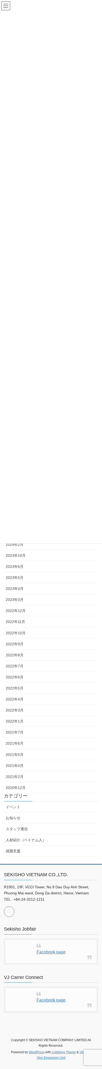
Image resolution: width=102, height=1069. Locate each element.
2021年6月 (15, 743)
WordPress (36, 1052)
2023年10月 (16, 555)
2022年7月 (15, 666)
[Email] (9, 911)
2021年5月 (15, 755)
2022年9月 (15, 644)
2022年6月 (15, 677)
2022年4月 (15, 699)
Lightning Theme (64, 1052)
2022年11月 (15, 622)
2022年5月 (15, 688)
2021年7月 (15, 732)
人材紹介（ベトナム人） (26, 840)
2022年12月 (16, 611)
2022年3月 (15, 710)
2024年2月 (15, 544)
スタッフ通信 (17, 829)
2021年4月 (15, 766)
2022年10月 (16, 633)
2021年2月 (15, 777)
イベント (13, 807)
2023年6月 (15, 566)
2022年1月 (15, 721)
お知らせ (13, 818)
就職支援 (13, 851)
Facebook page (51, 952)
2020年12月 (16, 788)
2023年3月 (15, 600)
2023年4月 (15, 589)
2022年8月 (15, 655)
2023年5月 (15, 577)
